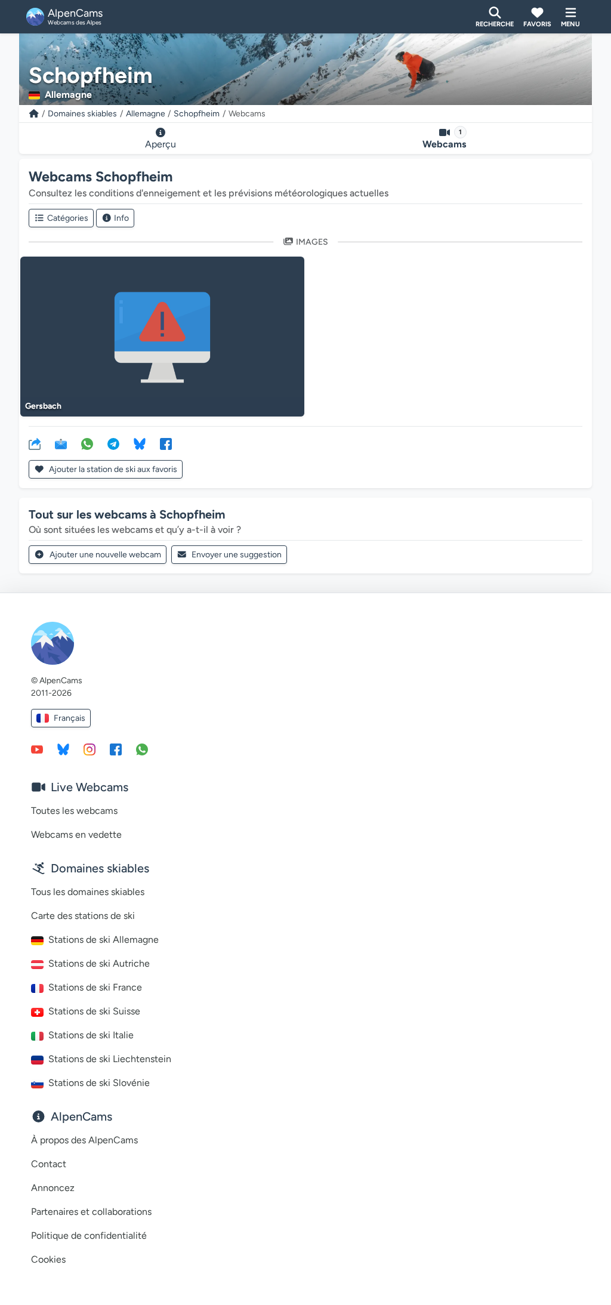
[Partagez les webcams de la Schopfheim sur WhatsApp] (87, 443)
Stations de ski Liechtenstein (109, 1059)
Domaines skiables (82, 114)
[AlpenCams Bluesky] (63, 749)
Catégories (67, 218)
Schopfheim (197, 114)
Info (121, 218)
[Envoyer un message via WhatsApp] (142, 749)
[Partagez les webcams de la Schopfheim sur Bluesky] (140, 443)
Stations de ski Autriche (99, 963)
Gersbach (43, 406)
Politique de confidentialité (89, 1235)
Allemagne (145, 114)
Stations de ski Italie (91, 1035)
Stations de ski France (95, 987)
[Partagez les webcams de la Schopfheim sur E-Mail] (61, 443)
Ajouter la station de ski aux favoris (112, 469)
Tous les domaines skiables (87, 891)
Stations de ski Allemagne (103, 939)
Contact (48, 1164)
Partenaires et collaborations (91, 1211)
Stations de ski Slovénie (99, 1082)
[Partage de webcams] (35, 443)
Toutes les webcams (74, 810)
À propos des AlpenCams (84, 1140)
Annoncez (53, 1187)
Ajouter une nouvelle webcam (105, 555)
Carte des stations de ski (83, 915)
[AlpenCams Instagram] (89, 749)
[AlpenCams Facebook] (116, 749)
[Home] (34, 114)
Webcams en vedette (76, 834)
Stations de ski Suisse (94, 1011)
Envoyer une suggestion (237, 555)
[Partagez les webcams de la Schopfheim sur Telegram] (113, 443)
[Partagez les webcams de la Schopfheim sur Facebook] (166, 443)
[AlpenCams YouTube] (37, 749)
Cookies (48, 1259)
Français (69, 718)
